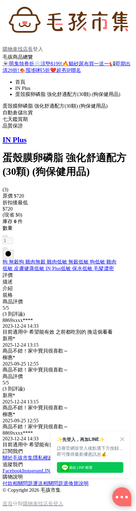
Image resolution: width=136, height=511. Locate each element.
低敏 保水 (71, 268)
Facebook (12, 470)
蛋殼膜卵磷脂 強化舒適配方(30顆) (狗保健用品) (67, 94)
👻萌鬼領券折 (18, 63)
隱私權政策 (45, 457)
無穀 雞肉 (46, 261)
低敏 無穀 (67, 261)
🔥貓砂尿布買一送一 (85, 63)
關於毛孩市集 (18, 457)
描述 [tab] (8, 281)
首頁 (20, 82)
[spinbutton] (8, 240)
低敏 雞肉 (105, 261)
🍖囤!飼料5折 (34, 70)
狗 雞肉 (27, 261)
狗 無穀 (11, 261)
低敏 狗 (86, 261)
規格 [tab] (8, 295)
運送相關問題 (48, 483)
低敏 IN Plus (47, 268)
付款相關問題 (18, 483)
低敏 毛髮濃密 (98, 268)
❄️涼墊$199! (48, 63)
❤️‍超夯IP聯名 (65, 70)
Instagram (32, 470)
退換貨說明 (76, 483)
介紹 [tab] (8, 288)
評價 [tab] (8, 275)
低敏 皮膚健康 (18, 268)
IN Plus (22, 88)
